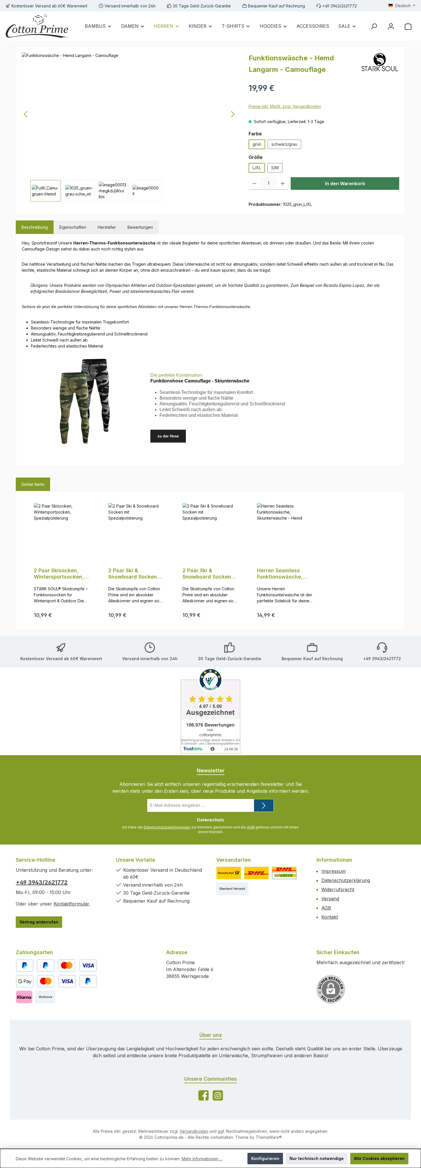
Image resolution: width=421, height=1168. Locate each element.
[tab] (35, 227)
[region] (129, 127)
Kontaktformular (71, 904)
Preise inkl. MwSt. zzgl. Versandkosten (285, 106)
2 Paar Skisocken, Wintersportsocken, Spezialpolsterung (59, 573)
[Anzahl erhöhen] (283, 183)
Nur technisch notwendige (317, 1158)
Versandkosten (194, 1131)
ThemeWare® (269, 1137)
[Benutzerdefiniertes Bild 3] (284, 873)
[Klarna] (24, 997)
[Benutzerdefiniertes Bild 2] (256, 873)
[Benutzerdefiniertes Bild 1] (228, 873)
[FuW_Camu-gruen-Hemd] (129, 113)
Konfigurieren (265, 1158)
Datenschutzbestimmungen (167, 827)
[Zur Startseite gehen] (37, 26)
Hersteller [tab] (107, 227)
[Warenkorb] (408, 26)
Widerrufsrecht (337, 889)
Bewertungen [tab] (140, 227)
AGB (251, 827)
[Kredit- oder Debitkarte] (77, 965)
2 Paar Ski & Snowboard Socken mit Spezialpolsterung (136, 573)
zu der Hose (168, 436)
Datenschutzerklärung (345, 880)
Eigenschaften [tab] (72, 227)
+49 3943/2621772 (42, 882)
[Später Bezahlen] (46, 965)
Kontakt (329, 917)
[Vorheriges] (26, 114)
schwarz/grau (284, 144)
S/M (275, 167)
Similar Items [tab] (32, 484)
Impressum (333, 871)
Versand (330, 898)
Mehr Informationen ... (202, 1158)
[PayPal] (25, 965)
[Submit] (264, 805)
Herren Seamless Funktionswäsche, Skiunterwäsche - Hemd (280, 573)
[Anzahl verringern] (254, 183)
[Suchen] (374, 26)
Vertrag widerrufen (38, 922)
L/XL (257, 167)
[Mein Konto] (391, 26)
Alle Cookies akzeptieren (379, 1158)
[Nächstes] (232, 114)
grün (257, 144)
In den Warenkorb (345, 183)
